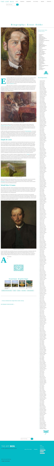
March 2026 (42, 87)
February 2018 (42, 210)
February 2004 (42, 422)
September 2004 (42, 413)
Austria (14, 290)
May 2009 (41, 343)
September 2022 (42, 140)
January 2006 (42, 392)
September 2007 (42, 368)
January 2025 (42, 105)
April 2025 (41, 101)
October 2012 (42, 292)
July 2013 (41, 280)
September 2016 (42, 232)
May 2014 (41, 268)
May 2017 (41, 222)
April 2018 (41, 208)
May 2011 (41, 312)
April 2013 (41, 284)
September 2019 (42, 186)
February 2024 (42, 119)
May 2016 (41, 237)
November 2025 (42, 92)
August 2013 (42, 279)
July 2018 (41, 204)
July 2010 (41, 325)
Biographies (41, 44)
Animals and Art (41, 37)
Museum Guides (41, 60)
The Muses (41, 66)
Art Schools (41, 41)
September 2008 (42, 353)
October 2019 (42, 185)
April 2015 (41, 254)
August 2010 (42, 324)
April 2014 (41, 269)
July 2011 (41, 310)
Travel (40, 67)
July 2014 (41, 265)
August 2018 (42, 203)
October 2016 (42, 231)
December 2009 (42, 334)
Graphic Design (41, 51)
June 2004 (41, 417)
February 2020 (42, 180)
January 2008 (42, 363)
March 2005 (42, 405)
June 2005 (41, 401)
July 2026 (41, 82)
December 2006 (42, 380)
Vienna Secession (28, 131)
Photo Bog (40, 61)
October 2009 (42, 336)
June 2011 (41, 311)
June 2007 (41, 372)
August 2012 (42, 294)
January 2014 (42, 273)
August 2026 (42, 80)
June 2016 (41, 236)
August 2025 (42, 96)
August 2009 (42, 339)
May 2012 (41, 298)
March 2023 (42, 133)
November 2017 (42, 214)
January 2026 (42, 89)
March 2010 (42, 330)
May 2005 (41, 403)
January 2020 (42, 181)
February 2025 (42, 103)
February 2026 (42, 88)
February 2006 (42, 391)
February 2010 (42, 331)
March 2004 (42, 420)
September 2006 (42, 382)
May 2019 (41, 191)
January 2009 (42, 348)
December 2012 (42, 289)
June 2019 (41, 190)
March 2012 (42, 301)
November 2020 (42, 168)
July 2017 (41, 219)
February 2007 (42, 377)
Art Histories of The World (43, 40)
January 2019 (42, 196)
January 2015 (42, 257)
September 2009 (42, 338)
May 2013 (41, 283)
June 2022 (41, 144)
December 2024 (42, 106)
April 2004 (41, 419)
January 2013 (42, 288)
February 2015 (42, 256)
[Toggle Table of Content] (7, 258)
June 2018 (41, 205)
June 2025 (41, 98)
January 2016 (42, 242)
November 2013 (42, 275)
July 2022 (41, 143)
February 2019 (42, 195)
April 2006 (41, 389)
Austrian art (12, 83)
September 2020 (42, 171)
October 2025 (42, 93)
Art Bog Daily (41, 39)
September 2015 (42, 247)
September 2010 (42, 322)
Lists (39, 55)
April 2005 (41, 404)
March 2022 (42, 148)
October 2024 (42, 108)
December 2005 (42, 394)
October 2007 (42, 367)
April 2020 (41, 177)
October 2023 (42, 124)
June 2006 (41, 386)
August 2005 (42, 399)
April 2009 (41, 344)
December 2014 (42, 259)
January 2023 (42, 135)
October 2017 (42, 215)
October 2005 (42, 396)
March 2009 (42, 345)
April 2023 (41, 131)
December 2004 (42, 409)
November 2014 (42, 260)
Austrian (18, 290)
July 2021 (41, 158)
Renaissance (3, 181)
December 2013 (42, 274)
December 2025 (42, 91)
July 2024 (41, 112)
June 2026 (41, 83)
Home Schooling (41, 53)
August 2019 (42, 187)
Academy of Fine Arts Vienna (6, 125)
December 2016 (42, 228)
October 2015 (42, 246)
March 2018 (42, 209)
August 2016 (42, 233)
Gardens (40, 50)
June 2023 (41, 129)
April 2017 (41, 223)
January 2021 (42, 166)
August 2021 (42, 157)
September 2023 (42, 125)
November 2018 (42, 199)
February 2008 (42, 362)
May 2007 (41, 373)
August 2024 (42, 111)
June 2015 (41, 251)
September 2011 (42, 307)
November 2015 (42, 245)
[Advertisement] (27, 13)
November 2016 (42, 229)
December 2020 (42, 167)
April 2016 (41, 238)
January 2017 (42, 227)
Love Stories (41, 57)
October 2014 (42, 261)
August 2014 (42, 264)
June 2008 (41, 357)
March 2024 (42, 117)
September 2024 (42, 110)
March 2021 (42, 163)
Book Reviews (41, 46)
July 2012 (41, 296)
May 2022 (41, 145)
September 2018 (42, 201)
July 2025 (41, 97)
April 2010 (41, 329)
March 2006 (42, 390)
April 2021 (41, 162)
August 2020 (42, 172)
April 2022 (41, 147)
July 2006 (41, 385)
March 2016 (42, 240)
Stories (40, 64)
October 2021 (42, 154)
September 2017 (42, 217)
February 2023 (42, 134)
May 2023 (41, 130)
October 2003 (42, 427)
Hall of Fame (41, 52)
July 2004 (41, 415)
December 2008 (42, 349)
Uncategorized (41, 68)
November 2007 (42, 366)
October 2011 (42, 306)
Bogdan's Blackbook (42, 45)
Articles (40, 43)
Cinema (40, 47)
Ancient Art (41, 36)
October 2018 (42, 200)
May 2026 (41, 84)
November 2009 (42, 335)
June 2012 (41, 297)
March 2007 (42, 376)
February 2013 (42, 287)
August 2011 (42, 308)
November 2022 (42, 138)
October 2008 (42, 352)
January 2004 (42, 423)
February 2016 (42, 241)
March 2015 (42, 255)
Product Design (41, 63)
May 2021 (41, 161)
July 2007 (41, 371)
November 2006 (42, 381)
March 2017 (42, 224)
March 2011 (42, 315)
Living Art (40, 56)
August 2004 (42, 414)
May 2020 (41, 176)
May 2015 (41, 252)
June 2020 (41, 175)
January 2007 (42, 378)
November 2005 (42, 395)
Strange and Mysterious (43, 65)
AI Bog (40, 35)
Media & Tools (41, 59)
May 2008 (41, 358)
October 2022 (42, 139)
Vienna (28, 154)
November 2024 (42, 107)
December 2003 (42, 424)
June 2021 (41, 159)
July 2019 (41, 189)
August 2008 (42, 354)
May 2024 (41, 115)
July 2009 (41, 340)
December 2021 (42, 152)
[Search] (17, 4)
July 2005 (41, 400)
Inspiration (40, 54)
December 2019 (42, 182)
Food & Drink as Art (42, 49)
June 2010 (41, 326)
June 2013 (41, 282)
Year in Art (40, 69)
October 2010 (42, 321)
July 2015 (41, 250)
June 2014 (41, 266)
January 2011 (42, 317)
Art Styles (40, 42)
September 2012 (42, 293)
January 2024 (42, 120)
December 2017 (42, 213)
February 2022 (42, 149)
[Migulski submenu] (43, 451)
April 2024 (41, 116)
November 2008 (42, 350)
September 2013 (42, 278)
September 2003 (42, 428)
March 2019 (42, 194)
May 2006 (41, 387)
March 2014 (42, 270)
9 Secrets (40, 34)
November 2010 (42, 320)
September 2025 (42, 94)
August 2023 (42, 126)
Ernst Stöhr (24, 290)
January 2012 (42, 302)
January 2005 (42, 408)
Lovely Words (41, 58)
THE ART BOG (7, 1)
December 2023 (42, 121)
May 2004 (41, 418)
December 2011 (42, 303)
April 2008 (41, 359)
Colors (40, 48)
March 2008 (42, 361)
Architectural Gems (42, 38)
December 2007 (42, 364)
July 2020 (41, 173)
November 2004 (42, 410)
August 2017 (42, 218)
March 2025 (42, 102)
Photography (41, 62)
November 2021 (42, 153)
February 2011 (42, 316)
